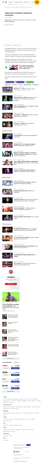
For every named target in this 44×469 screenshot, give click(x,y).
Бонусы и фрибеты (26, 413)
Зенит (21, 413)
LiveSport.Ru (8, 7)
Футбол (13, 7)
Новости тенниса (24, 429)
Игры (4, 438)
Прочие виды (6, 433)
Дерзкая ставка (19, 406)
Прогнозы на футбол (31, 400)
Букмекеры (5, 410)
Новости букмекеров (7, 413)
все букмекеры (16, 362)
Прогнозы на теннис (15, 408)
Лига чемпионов (9, 399)
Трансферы (24, 400)
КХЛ (4, 419)
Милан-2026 (5, 435)
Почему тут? (6, 368)
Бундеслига (36, 399)
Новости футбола (6, 400)
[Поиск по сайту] (42, 2)
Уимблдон (12, 429)
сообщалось (14, 59)
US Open (13, 431)
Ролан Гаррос (17, 429)
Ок (28, 444)
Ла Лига (27, 399)
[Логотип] (5, 2)
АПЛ (24, 399)
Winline (13, 413)
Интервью (11, 402)
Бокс (7, 425)
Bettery (4, 414)
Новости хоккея (21, 419)
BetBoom (37, 413)
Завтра (9, 406)
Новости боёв (12, 425)
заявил (31, 72)
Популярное (38, 400)
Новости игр (5, 440)
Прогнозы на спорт (7, 404)
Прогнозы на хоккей (36, 406)
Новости (10, 435)
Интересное (5, 402)
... (39, 3)
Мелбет (17, 413)
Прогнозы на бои (6, 408)
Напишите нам (27, 451)
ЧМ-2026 (20, 399)
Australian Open (6, 429)
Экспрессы (13, 406)
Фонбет (32, 413)
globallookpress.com (17, 45)
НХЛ (7, 419)
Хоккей (4, 417)
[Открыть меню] (3, 2)
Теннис (4, 427)
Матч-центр (13, 400)
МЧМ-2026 (15, 419)
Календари (19, 400)
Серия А (31, 399)
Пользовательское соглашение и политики (20, 461)
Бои (4, 423)
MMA (4, 425)
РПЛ (4, 399)
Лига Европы (15, 399)
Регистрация (15, 368)
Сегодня (5, 406)
